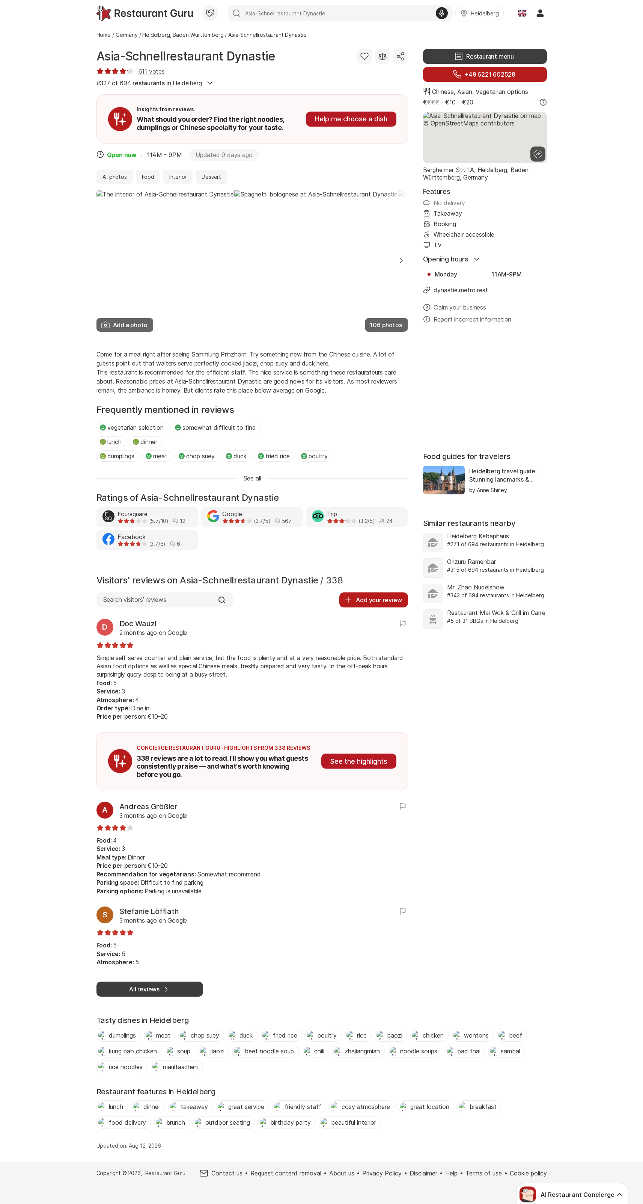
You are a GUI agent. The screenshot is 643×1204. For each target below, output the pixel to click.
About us (341, 1173)
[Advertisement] (485, 388)
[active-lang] (522, 13)
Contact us (226, 1173)
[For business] (210, 13)
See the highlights (358, 761)
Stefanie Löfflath (149, 911)
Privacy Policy (382, 1173)
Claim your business (460, 307)
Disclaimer (423, 1173)
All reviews (144, 989)
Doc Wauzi (137, 623)
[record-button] (442, 13)
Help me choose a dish (351, 119)
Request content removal (285, 1173)
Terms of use (483, 1173)
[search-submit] (236, 13)
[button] (401, 261)
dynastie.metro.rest (461, 290)
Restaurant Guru (165, 1173)
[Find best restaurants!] (144, 13)
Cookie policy (528, 1173)
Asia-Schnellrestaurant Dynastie (186, 56)
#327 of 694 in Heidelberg (149, 83)
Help (451, 1173)
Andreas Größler (148, 806)
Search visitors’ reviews (134, 599)
